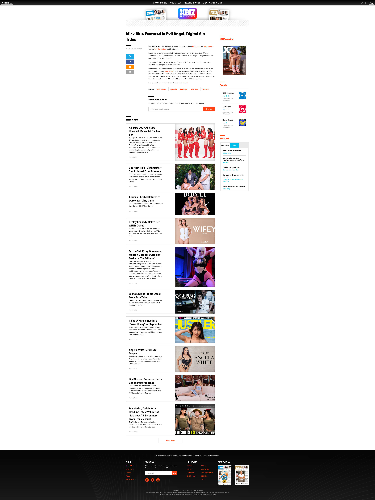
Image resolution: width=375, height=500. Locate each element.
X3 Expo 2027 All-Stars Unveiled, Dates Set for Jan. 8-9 (145, 131)
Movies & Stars (160, 2)
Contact (128, 473)
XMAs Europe (228, 120)
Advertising (130, 469)
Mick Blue (194, 89)
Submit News (130, 466)
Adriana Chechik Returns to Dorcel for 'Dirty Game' (144, 199)
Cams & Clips (215, 2)
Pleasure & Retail (192, 2)
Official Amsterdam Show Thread (234, 186)
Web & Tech (175, 2)
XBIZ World (190, 473)
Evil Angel (196, 46)
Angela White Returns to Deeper (143, 351)
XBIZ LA (204, 466)
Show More (170, 440)
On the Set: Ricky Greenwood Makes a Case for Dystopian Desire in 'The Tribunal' (145, 254)
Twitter (185, 83)
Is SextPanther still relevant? (232, 151)
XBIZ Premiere (191, 476)
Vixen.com (208, 46)
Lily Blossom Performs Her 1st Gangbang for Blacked (146, 381)
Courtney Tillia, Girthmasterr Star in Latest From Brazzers (145, 169)
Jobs (234, 145)
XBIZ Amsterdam (229, 93)
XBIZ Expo (204, 476)
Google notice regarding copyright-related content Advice (234, 159)
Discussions (225, 145)
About (128, 476)
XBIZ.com (190, 466)
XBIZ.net (224, 139)
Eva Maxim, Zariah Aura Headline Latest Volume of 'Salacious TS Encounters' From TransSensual (144, 413)
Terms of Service (207, 495)
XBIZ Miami (205, 469)
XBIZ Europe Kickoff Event (231, 167)
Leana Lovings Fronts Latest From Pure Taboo (145, 295)
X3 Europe (227, 106)
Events (223, 85)
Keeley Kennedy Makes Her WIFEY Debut (144, 224)
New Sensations (160, 49)
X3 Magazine (226, 39)
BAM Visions (169, 71)
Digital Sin (173, 89)
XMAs (203, 479)
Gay (205, 2)
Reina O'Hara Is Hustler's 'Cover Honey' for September (145, 322)
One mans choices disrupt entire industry (233, 176)
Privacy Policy (130, 479)
